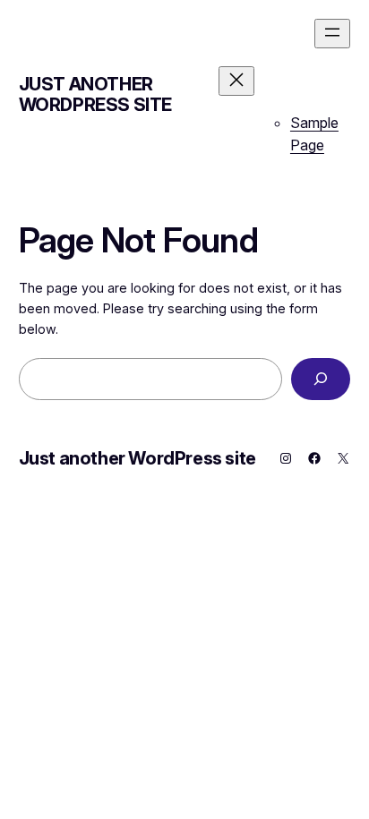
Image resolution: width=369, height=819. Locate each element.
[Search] (320, 379)
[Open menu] (332, 33)
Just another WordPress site (95, 94)
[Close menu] (236, 81)
